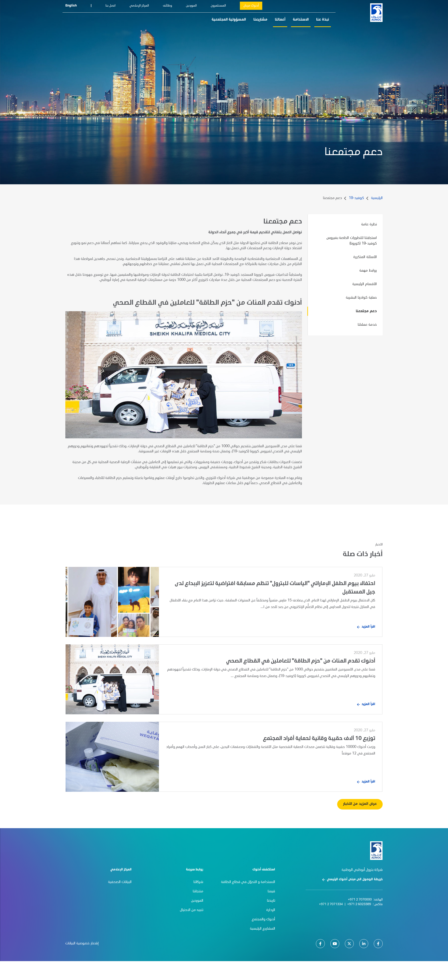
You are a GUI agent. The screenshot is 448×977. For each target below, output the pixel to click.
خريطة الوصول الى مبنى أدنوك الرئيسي (355, 879)
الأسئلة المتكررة (365, 257)
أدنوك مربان (251, 5)
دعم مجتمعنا (366, 311)
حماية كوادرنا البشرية (361, 298)
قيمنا (271, 891)
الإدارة (270, 910)
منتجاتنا (198, 891)
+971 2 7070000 (360, 899)
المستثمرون (218, 5)
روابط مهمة (368, 271)
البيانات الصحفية (120, 882)
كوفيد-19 (356, 198)
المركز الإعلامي (139, 5)
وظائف (167, 5)
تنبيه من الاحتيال (191, 910)
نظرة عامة (369, 225)
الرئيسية (377, 198)
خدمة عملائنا (367, 325)
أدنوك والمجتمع (263, 919)
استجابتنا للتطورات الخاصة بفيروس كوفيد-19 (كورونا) (351, 241)
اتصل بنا (110, 5)
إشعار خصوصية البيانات (82, 944)
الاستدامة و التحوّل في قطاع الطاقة (248, 882)
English (71, 5)
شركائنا (198, 882)
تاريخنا (271, 901)
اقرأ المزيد (368, 626)
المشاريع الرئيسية (262, 929)
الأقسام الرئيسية (364, 284)
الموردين (191, 5)
